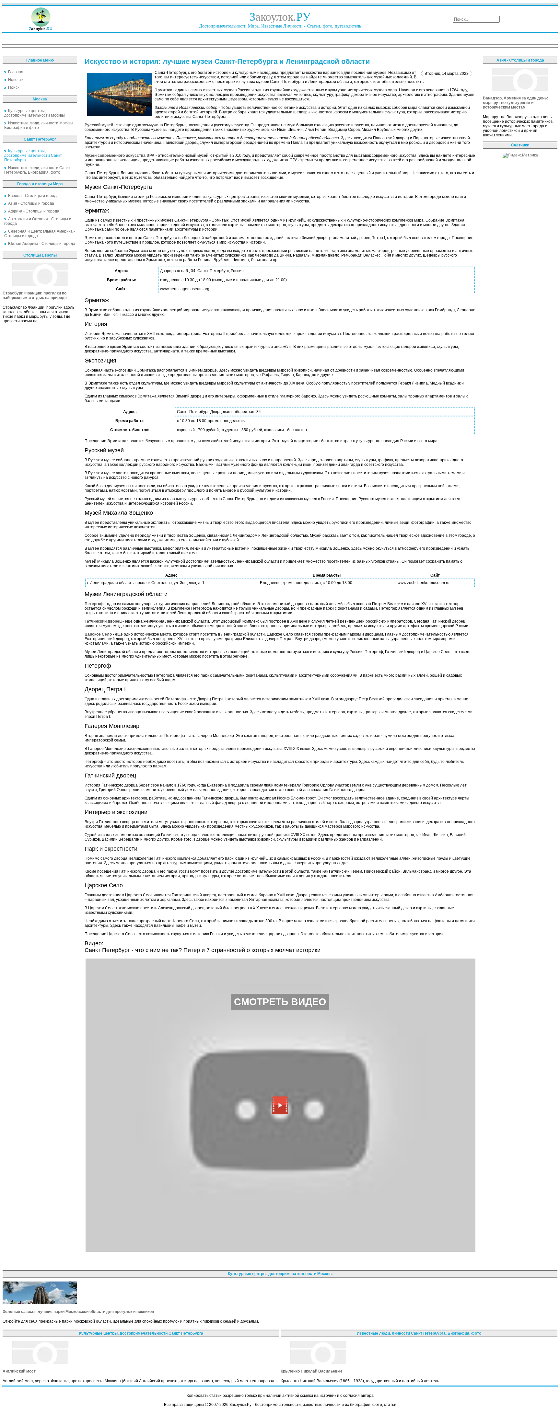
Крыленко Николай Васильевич (311, 1371)
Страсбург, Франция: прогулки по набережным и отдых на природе (35, 295)
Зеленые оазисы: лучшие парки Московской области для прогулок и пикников (78, 1311)
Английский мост (19, 1371)
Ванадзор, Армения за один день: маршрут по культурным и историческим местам (515, 102)
